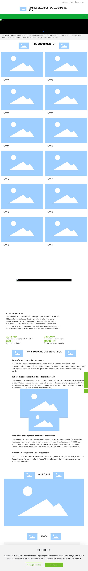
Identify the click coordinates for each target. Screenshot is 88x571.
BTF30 (50, 113)
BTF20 (6, 80)
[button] (43, 31)
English (72, 2)
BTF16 (6, 212)
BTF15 (50, 212)
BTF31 (50, 80)
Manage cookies (34, 565)
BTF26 (6, 113)
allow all (54, 565)
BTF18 (6, 179)
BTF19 (50, 146)
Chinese (65, 2)
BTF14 (6, 245)
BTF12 (50, 245)
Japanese (80, 2)
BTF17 (50, 179)
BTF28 (6, 146)
